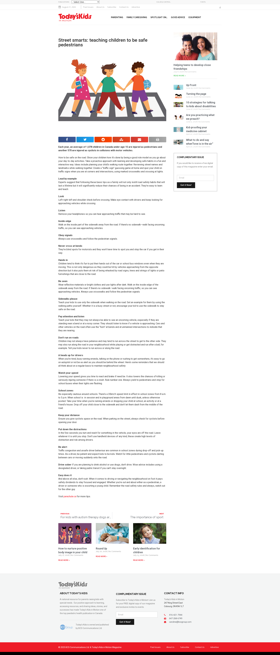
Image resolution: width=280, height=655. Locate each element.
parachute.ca (70, 496)
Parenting (117, 17)
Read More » (64, 560)
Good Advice (178, 17)
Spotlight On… (158, 17)
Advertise (136, 7)
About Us (100, 7)
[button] (221, 17)
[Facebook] (220, 7)
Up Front (191, 85)
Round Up (101, 548)
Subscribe (111, 7)
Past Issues (88, 7)
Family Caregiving (137, 17)
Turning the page (196, 93)
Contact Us (124, 7)
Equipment (195, 17)
